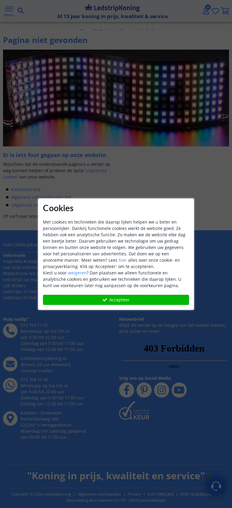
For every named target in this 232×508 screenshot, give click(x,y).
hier (123, 260)
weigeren (77, 273)
